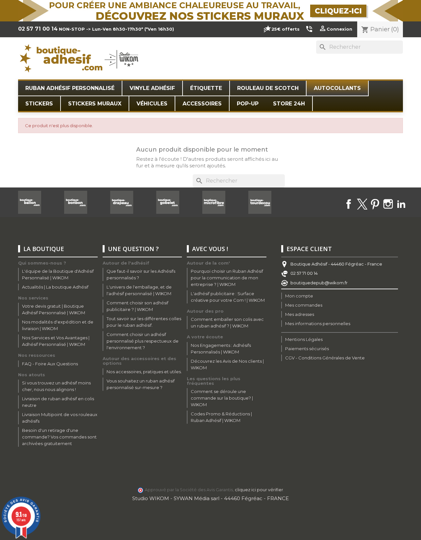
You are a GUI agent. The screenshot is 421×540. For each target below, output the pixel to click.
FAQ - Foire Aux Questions (50, 363)
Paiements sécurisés (307, 348)
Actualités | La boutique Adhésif (55, 287)
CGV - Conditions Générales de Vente (325, 357)
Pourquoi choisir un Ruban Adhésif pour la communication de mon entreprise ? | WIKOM (227, 278)
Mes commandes (303, 305)
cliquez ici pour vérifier (259, 489)
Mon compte (299, 295)
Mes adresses (299, 314)
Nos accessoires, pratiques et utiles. (144, 371)
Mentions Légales (304, 339)
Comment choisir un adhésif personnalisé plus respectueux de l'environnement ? (143, 341)
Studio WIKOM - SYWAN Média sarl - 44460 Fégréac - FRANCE (210, 498)
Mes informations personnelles (317, 323)
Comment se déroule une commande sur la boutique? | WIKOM (222, 398)
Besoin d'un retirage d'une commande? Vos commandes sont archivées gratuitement (59, 437)
